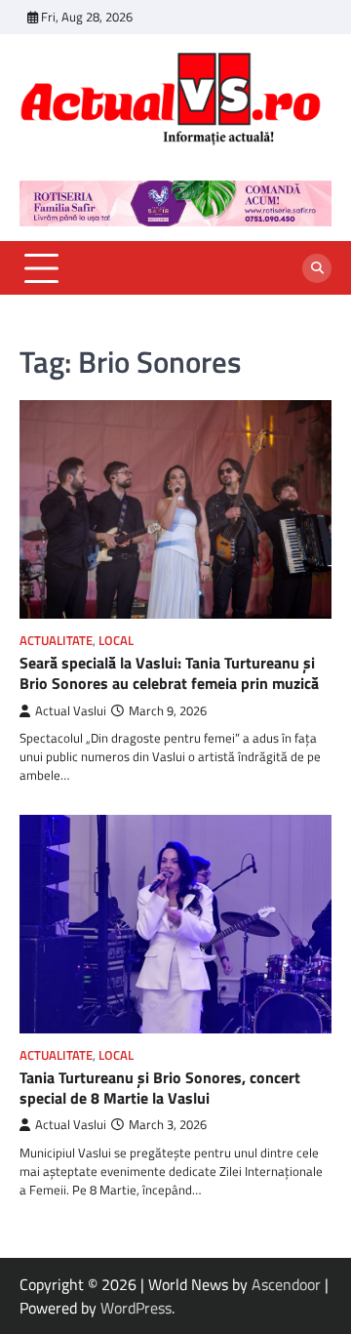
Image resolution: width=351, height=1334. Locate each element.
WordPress (136, 1307)
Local (116, 640)
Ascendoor (286, 1284)
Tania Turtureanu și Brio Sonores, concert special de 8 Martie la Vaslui (160, 1088)
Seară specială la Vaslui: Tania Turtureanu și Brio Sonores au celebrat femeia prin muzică (169, 673)
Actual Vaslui (70, 711)
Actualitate (56, 640)
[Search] (317, 268)
